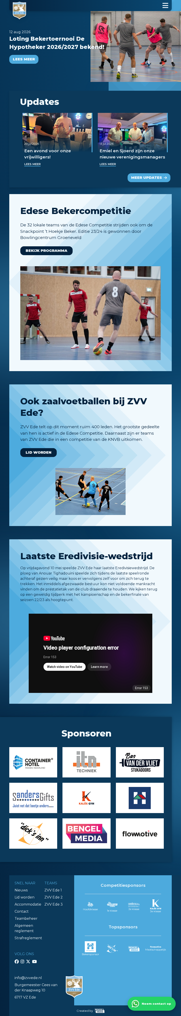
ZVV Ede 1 (53, 890)
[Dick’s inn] (33, 833)
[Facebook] (17, 961)
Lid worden (38, 452)
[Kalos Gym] (86, 798)
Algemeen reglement (24, 928)
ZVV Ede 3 (53, 904)
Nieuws (21, 890)
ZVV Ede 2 (53, 897)
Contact (22, 911)
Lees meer (24, 59)
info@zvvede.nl (28, 978)
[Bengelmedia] (86, 833)
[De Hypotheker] (140, 798)
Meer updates (146, 177)
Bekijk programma (46, 251)
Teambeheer (26, 918)
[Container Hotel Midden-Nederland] (33, 762)
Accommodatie (28, 904)
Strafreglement (28, 938)
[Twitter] (28, 961)
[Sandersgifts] (33, 798)
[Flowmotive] (140, 833)
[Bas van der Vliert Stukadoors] (140, 762)
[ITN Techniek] (86, 762)
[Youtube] (34, 961)
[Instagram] (22, 961)
